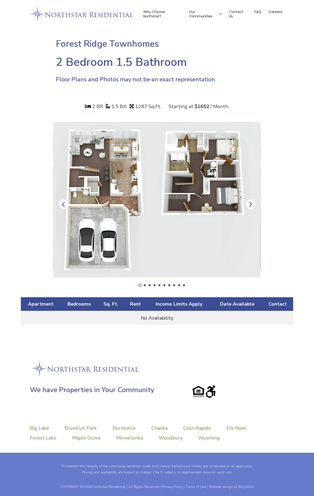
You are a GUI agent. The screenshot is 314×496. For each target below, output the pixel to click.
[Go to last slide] (63, 204)
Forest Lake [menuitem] (43, 438)
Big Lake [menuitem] (39, 428)
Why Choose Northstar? (154, 14)
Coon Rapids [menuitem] (197, 428)
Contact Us (236, 14)
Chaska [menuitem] (159, 428)
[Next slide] (251, 204)
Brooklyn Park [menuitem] (81, 428)
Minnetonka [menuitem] (129, 438)
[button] (205, 14)
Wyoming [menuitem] (209, 438)
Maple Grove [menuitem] (86, 438)
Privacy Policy (172, 486)
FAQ (257, 11)
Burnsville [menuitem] (124, 428)
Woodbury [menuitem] (171, 438)
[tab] (140, 285)
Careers (275, 11)
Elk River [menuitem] (236, 428)
